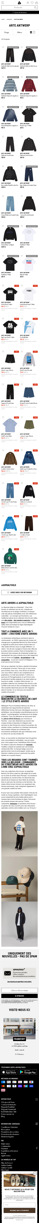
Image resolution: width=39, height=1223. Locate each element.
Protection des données (10, 1134)
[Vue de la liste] (34, 32)
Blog (3, 1116)
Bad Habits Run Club (8, 1111)
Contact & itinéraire (8, 1104)
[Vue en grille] (30, 32)
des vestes (8, 620)
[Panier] (36, 3)
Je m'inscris (19, 996)
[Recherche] (35, 7)
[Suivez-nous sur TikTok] (37, 1124)
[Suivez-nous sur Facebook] (36, 1148)
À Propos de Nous (8, 1102)
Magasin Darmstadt (8, 1109)
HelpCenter (5, 1143)
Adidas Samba (6, 1165)
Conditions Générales (9, 1127)
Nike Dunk (5, 1170)
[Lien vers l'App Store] (9, 1072)
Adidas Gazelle (6, 1167)
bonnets (29, 744)
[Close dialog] (35, 1173)
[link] (19, 2)
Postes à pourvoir (7, 1114)
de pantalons (25, 657)
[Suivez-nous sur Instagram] (37, 1099)
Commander (6, 1146)
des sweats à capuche (22, 620)
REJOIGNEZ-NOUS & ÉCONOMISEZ (19, 1210)
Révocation (5, 1129)
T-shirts (16, 657)
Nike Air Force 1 (6, 1163)
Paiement (4, 1148)
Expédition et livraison (9, 1151)
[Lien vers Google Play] (28, 1072)
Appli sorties (5, 1155)
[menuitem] (6, 32)
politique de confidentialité (13, 1001)
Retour (3, 1153)
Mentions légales (7, 1136)
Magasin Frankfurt (8, 1107)
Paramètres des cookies (10, 1132)
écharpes (13, 803)
